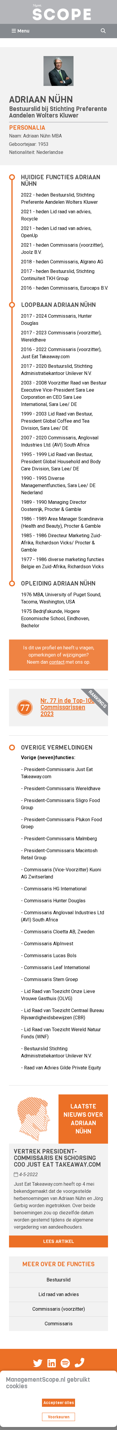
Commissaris (59, 1323)
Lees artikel (58, 1241)
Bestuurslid (58, 1280)
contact (56, 662)
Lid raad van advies (58, 1294)
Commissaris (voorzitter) (58, 1309)
